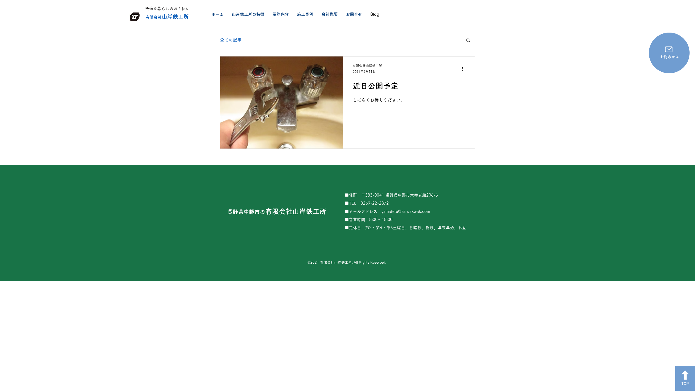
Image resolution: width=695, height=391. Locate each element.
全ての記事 (231, 40)
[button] (468, 40)
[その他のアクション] (464, 69)
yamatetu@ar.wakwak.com (405, 211)
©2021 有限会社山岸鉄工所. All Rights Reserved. (347, 262)
